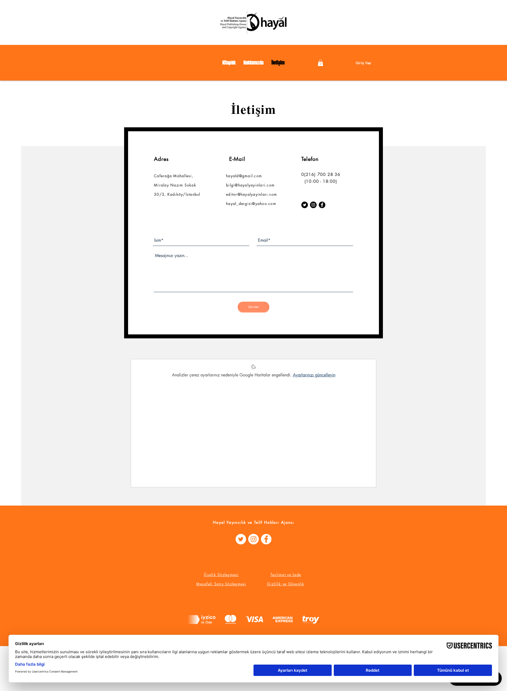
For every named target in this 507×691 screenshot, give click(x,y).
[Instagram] (313, 205)
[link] (320, 62)
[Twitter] (304, 205)
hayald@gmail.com (244, 175)
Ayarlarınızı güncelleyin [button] (314, 375)
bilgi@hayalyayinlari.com (250, 185)
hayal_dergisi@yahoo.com (251, 203)
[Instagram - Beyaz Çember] (253, 539)
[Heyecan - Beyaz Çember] (241, 539)
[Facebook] (322, 205)
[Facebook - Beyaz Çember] (266, 539)
